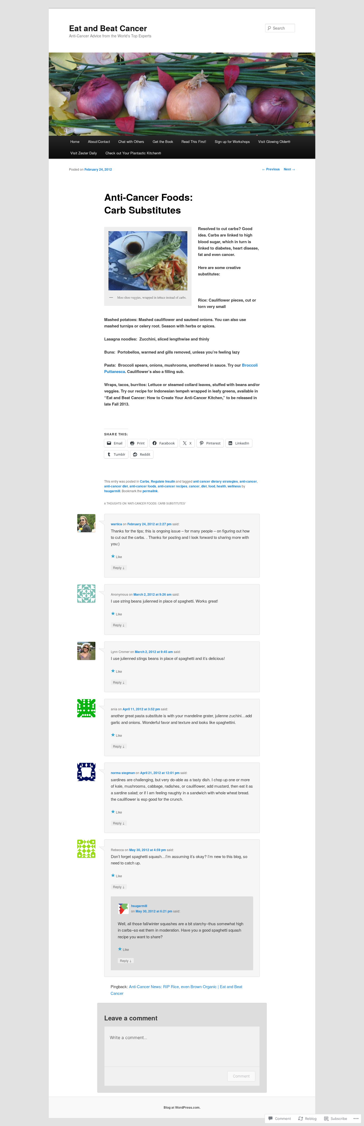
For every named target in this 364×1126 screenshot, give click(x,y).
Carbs (144, 481)
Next (289, 169)
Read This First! (193, 141)
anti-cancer (248, 481)
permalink (150, 490)
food (211, 486)
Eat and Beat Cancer (108, 28)
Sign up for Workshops (232, 141)
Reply (119, 567)
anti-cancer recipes (172, 486)
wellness (234, 486)
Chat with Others (131, 141)
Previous (271, 169)
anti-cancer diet (116, 486)
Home (74, 141)
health (221, 486)
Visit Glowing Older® (274, 141)
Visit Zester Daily (83, 152)
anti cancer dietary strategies (215, 481)
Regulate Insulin (163, 481)
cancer (194, 486)
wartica (116, 524)
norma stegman (123, 772)
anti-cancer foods (143, 486)
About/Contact (99, 141)
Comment (241, 1076)
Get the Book (163, 141)
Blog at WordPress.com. (182, 1107)
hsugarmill (112, 490)
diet (204, 486)
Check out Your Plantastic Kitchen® (133, 152)
